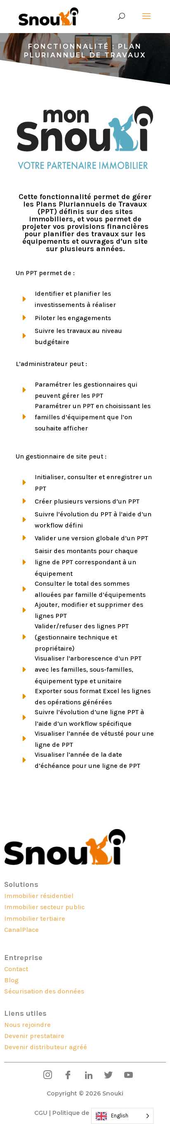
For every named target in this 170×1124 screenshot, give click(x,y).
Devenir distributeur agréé (45, 1047)
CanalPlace (21, 930)
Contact (16, 969)
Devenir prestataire (34, 1036)
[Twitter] (105, 1075)
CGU (40, 1113)
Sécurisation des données (44, 991)
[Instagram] (45, 1075)
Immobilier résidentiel (38, 896)
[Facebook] (65, 1075)
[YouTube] (125, 1075)
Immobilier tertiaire (34, 918)
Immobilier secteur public (44, 907)
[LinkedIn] (85, 1075)
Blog (11, 980)
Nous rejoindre (27, 1025)
